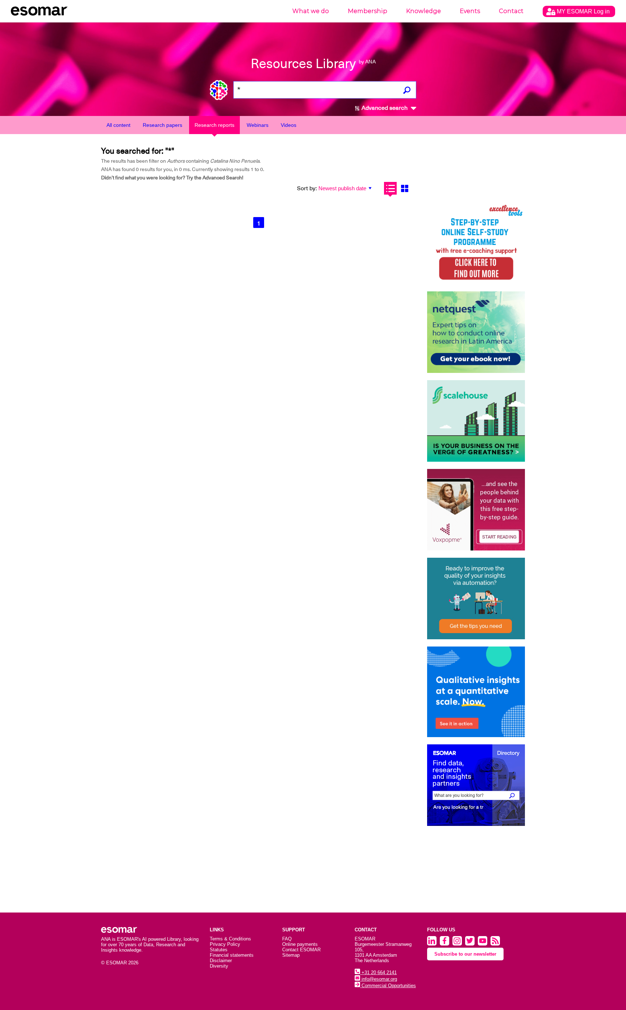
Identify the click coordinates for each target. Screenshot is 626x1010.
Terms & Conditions (230, 939)
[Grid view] (404, 188)
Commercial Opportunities (388, 985)
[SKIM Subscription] (476, 598)
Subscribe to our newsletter (465, 954)
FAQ (287, 939)
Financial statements (232, 955)
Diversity (219, 966)
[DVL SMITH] (476, 243)
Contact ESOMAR (301, 949)
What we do (310, 11)
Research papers (162, 125)
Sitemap (291, 955)
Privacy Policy (225, 944)
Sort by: (307, 188)
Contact (511, 11)
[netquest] (476, 332)
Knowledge (423, 11)
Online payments (300, 944)
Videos (288, 125)
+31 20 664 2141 (378, 972)
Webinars (257, 125)
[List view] (390, 188)
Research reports (214, 125)
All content (118, 125)
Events (470, 11)
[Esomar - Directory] (476, 785)
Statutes (219, 949)
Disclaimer (221, 960)
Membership (367, 11)
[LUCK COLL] (476, 421)
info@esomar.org (378, 979)
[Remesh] (476, 692)
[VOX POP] (476, 509)
